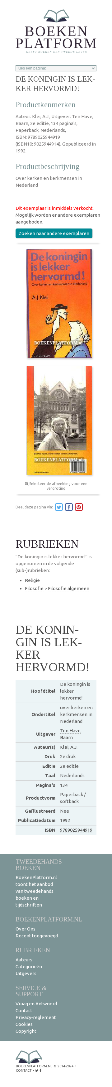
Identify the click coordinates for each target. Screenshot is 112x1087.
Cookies (24, 1024)
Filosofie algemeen (68, 588)
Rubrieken (33, 950)
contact (24, 1070)
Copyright (26, 1031)
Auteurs (24, 959)
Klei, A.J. (68, 747)
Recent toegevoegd (37, 935)
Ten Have (70, 730)
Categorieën (29, 966)
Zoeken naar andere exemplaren (54, 233)
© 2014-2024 (63, 1066)
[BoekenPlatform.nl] (56, 29)
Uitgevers (26, 973)
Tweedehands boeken (39, 864)
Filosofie (34, 588)
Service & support (31, 990)
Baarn (66, 737)
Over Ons (25, 928)
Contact (24, 1010)
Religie (32, 580)
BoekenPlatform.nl (49, 919)
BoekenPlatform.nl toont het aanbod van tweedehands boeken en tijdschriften (36, 891)
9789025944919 (76, 830)
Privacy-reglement (36, 1017)
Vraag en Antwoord (36, 1003)
